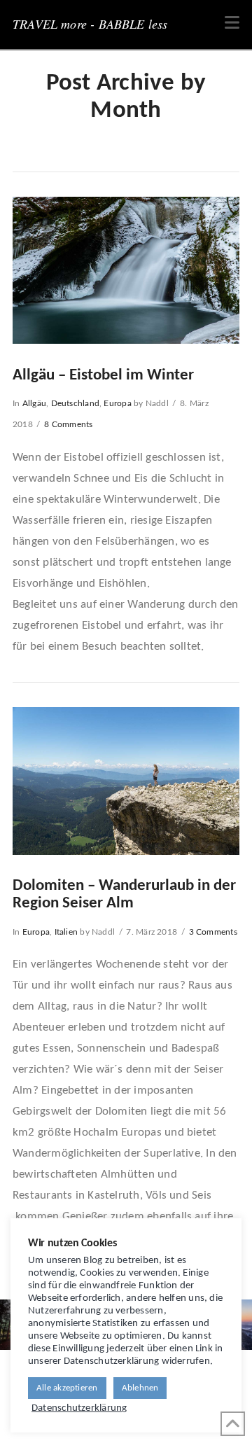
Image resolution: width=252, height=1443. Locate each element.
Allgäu (34, 403)
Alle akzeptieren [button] (67, 1388)
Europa (117, 403)
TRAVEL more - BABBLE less (90, 24)
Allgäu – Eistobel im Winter (103, 376)
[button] (232, 23)
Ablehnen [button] (140, 1388)
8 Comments (68, 424)
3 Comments (213, 932)
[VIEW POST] (126, 270)
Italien (66, 932)
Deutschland (75, 403)
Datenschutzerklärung (79, 1408)
